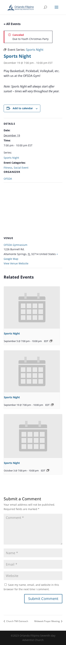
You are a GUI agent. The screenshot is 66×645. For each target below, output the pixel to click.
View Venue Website (16, 263)
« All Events (12, 24)
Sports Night (11, 157)
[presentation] (32, 307)
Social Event (21, 167)
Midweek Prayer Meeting (47, 621)
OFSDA (8, 178)
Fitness (8, 167)
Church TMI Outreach (17, 621)
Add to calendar (23, 108)
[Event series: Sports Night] (51, 341)
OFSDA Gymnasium (15, 245)
